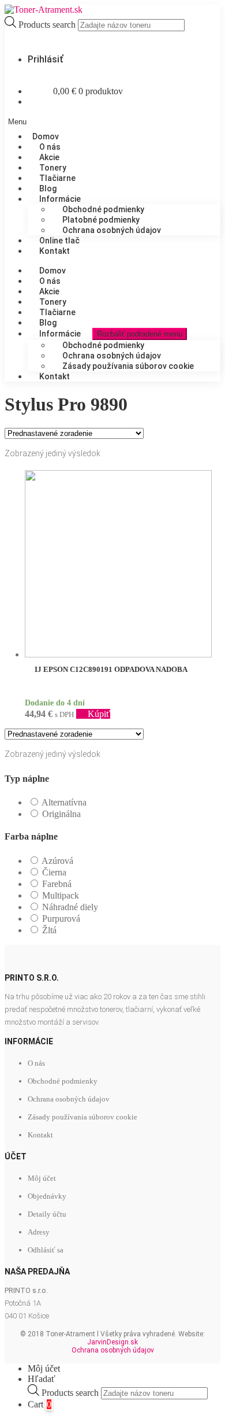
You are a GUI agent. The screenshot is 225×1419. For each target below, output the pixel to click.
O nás (36, 1063)
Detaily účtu (47, 1214)
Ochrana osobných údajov (111, 230)
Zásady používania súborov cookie (128, 366)
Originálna (61, 814)
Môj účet (42, 1178)
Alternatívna (64, 802)
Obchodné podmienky (62, 1081)
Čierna (54, 872)
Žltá (49, 930)
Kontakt (54, 251)
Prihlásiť (45, 59)
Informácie (60, 333)
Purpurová (61, 918)
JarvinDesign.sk (112, 1342)
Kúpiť (99, 714)
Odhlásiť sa (45, 1250)
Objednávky (47, 1196)
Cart (39, 1404)
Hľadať (41, 1379)
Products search (48, 24)
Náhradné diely (70, 907)
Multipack (60, 895)
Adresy (39, 1232)
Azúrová (57, 861)
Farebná (57, 884)
